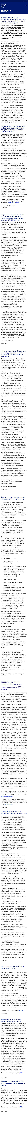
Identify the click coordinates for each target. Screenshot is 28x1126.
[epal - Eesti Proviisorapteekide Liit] (3, 5)
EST (23, 0)
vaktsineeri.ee (8, 804)
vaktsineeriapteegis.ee (7, 796)
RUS (26, 0)
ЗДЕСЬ (20, 1010)
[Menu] (26, 5)
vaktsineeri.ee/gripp (13, 202)
